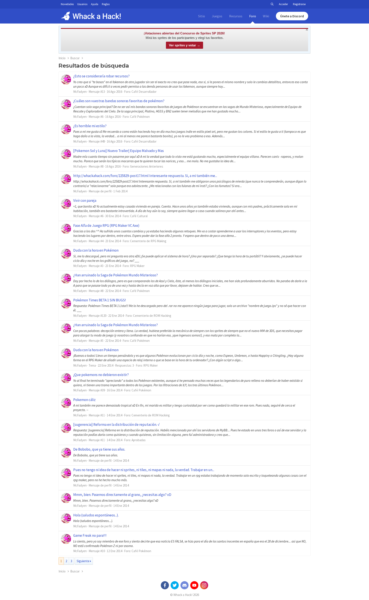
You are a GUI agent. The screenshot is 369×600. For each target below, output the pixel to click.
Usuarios (82, 4)
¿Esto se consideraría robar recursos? (101, 76)
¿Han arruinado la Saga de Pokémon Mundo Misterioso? (115, 275)
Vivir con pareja (84, 200)
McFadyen (80, 92)
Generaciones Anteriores (146, 166)
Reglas (106, 4)
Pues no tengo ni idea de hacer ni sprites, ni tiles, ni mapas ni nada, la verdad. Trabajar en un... (143, 469)
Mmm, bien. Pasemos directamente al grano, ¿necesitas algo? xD (122, 494)
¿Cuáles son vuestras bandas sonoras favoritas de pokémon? (118, 101)
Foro (252, 16)
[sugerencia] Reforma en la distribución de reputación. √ (116, 424)
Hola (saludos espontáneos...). (96, 515)
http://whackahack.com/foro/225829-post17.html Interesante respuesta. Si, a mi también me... (145, 175)
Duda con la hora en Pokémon (96, 250)
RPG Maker (137, 266)
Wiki (266, 16)
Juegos (217, 16)
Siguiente (83, 561)
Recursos (235, 16)
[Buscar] (272, 4)
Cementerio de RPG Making (148, 241)
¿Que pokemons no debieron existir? (101, 374)
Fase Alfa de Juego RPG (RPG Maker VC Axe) (106, 225)
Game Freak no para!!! (90, 535)
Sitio (201, 16)
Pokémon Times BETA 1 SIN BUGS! (99, 300)
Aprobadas (139, 440)
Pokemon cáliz (84, 399)
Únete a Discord (292, 16)
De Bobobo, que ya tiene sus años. (99, 449)
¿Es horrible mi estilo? (90, 126)
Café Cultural (139, 216)
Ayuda (94, 4)
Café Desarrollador (144, 92)
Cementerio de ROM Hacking (152, 316)
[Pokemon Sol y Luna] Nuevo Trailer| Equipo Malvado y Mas (118, 150)
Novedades (67, 4)
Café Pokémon (140, 117)
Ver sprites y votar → (184, 45)
